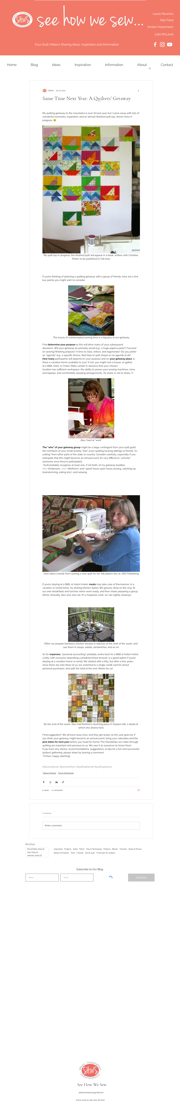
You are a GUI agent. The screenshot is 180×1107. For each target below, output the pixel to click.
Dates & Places (49, 773)
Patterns (107, 849)
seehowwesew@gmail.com (91, 1092)
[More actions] (138, 90)
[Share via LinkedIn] (56, 782)
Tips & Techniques (66, 773)
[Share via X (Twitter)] (50, 782)
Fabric (82, 849)
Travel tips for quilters (105, 853)
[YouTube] (169, 44)
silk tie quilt (90, 853)
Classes (80, 853)
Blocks (115, 849)
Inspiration (58, 849)
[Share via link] (63, 782)
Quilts (75, 849)
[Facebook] (155, 44)
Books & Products (61, 853)
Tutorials (123, 849)
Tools (73, 853)
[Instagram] (162, 44)
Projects (67, 849)
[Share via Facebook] (43, 782)
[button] (150, 68)
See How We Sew (91, 1084)
